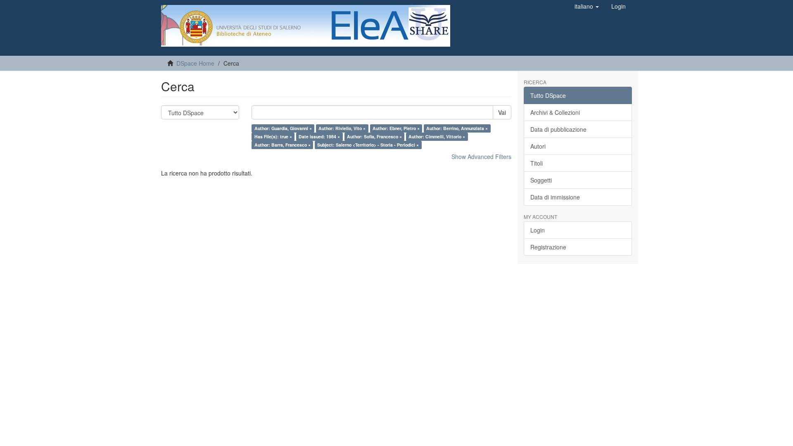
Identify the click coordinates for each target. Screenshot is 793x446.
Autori (538, 146)
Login (537, 230)
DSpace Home (195, 63)
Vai (502, 112)
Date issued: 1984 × (319, 136)
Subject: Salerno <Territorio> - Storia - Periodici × (368, 145)
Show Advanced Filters (481, 156)
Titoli (536, 163)
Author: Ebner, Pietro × (396, 128)
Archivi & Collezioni (555, 112)
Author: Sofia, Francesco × (374, 136)
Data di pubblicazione (558, 129)
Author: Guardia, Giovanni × (283, 128)
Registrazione (548, 247)
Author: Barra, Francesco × (282, 145)
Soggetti (541, 180)
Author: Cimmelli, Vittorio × (436, 136)
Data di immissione (555, 197)
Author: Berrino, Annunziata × (457, 128)
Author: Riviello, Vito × (342, 128)
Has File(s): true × (273, 136)
